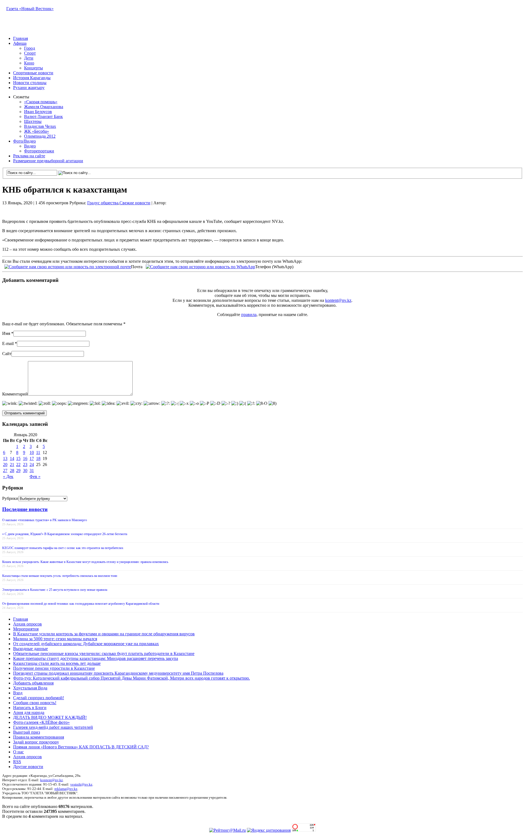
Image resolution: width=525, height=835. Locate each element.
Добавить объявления (33, 683)
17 (32, 458)
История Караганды (32, 77)
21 (12, 464)
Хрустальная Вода (30, 688)
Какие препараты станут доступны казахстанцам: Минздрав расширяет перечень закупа (95, 658)
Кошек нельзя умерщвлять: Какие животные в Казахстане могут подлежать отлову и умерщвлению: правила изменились (85, 562)
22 (18, 464)
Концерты (33, 68)
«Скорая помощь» (40, 101)
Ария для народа (28, 712)
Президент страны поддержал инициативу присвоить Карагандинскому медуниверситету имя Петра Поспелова (118, 673)
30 (25, 470)
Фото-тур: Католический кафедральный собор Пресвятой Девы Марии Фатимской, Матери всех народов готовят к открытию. (131, 678)
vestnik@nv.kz (81, 784)
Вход (17, 693)
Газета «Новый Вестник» (30, 8)
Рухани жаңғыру (29, 87)
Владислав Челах (40, 126)
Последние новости (25, 509)
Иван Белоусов (38, 111)
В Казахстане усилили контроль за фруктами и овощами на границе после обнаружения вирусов (104, 634)
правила (248, 314)
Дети (28, 58)
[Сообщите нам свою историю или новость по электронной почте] (67, 266)
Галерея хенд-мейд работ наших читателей (53, 727)
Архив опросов (27, 624)
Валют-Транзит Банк (43, 116)
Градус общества (102, 202)
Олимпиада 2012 (40, 136)
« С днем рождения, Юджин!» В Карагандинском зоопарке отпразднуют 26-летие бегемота (64, 534)
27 (5, 470)
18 (38, 458)
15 (18, 458)
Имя (6, 333)
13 (5, 458)
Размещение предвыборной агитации (48, 160)
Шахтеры (33, 121)
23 (25, 464)
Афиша (20, 43)
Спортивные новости (33, 72)
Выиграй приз (26, 732)
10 (32, 452)
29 (18, 470)
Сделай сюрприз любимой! (38, 697)
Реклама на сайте (29, 156)
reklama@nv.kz (65, 789)
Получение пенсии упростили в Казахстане (54, 668)
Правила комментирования (38, 737)
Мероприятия (26, 629)
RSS (17, 761)
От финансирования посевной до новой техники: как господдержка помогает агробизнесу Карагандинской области (80, 604)
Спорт (30, 53)
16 (25, 458)
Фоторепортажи (39, 151)
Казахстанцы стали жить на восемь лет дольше (57, 663)
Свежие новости (134, 202)
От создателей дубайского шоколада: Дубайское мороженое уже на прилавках (86, 643)
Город (29, 48)
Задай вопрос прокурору (36, 742)
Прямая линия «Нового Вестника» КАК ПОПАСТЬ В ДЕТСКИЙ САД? (81, 747)
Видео (30, 146)
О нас (18, 752)
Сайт (6, 353)
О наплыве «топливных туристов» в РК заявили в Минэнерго (44, 520)
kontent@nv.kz (338, 300)
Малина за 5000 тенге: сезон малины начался (55, 638)
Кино (29, 63)
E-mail (8, 343)
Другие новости (28, 766)
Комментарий (15, 394)
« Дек (8, 476)
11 (38, 452)
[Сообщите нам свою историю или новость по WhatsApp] (200, 266)
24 (32, 464)
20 (5, 464)
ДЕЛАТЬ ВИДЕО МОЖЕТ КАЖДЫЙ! (50, 717)
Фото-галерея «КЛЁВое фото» (41, 722)
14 (12, 458)
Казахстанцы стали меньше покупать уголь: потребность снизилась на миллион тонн (59, 576)
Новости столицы (29, 82)
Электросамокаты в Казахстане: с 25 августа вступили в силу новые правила (54, 590)
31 (32, 470)
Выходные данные (30, 648)
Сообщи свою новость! (34, 702)
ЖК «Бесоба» (36, 131)
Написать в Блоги (29, 707)
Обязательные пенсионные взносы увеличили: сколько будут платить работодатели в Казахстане (103, 653)
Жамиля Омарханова (43, 106)
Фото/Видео (24, 141)
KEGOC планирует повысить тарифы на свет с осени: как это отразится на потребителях (62, 548)
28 (12, 470)
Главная (20, 38)
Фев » (35, 476)
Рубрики (10, 498)
